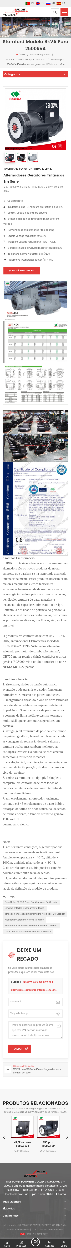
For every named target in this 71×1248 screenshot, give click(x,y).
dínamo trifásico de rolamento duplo (24, 908)
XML (34, 1229)
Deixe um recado (35, 1242)
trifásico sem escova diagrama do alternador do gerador (35, 914)
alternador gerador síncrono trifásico (24, 920)
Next (67, 1137)
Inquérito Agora (23, 271)
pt (32, 3)
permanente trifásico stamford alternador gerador (31, 925)
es (63, 3)
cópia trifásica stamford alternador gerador (28, 931)
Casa (22, 55)
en (43, 3)
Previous (4, 1137)
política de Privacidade (51, 1229)
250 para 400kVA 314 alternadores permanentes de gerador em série (48, 1144)
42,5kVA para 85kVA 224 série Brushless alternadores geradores (22, 1144)
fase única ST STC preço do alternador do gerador (31, 902)
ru (53, 3)
